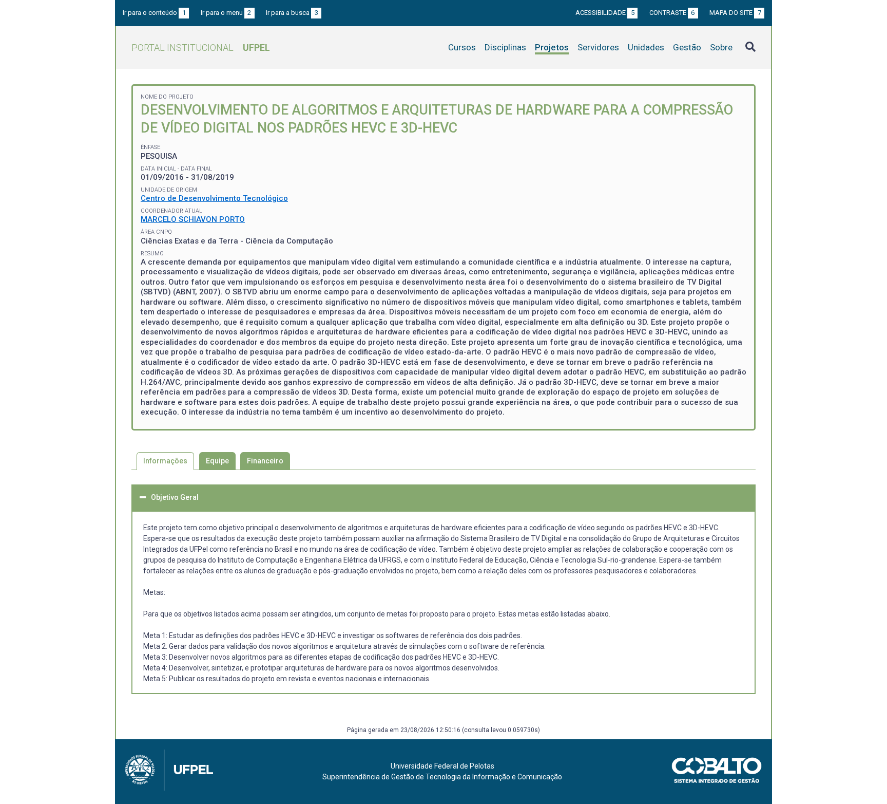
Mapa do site (735, 12)
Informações (165, 461)
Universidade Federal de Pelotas (442, 766)
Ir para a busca (292, 12)
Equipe (217, 461)
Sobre (721, 47)
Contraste (672, 12)
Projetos (552, 47)
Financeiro (265, 461)
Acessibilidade (604, 12)
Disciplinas (505, 47)
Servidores (598, 47)
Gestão (687, 47)
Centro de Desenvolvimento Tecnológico (214, 198)
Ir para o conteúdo (154, 12)
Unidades (646, 47)
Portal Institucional (200, 47)
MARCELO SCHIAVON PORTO (193, 219)
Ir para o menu (226, 12)
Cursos (462, 47)
